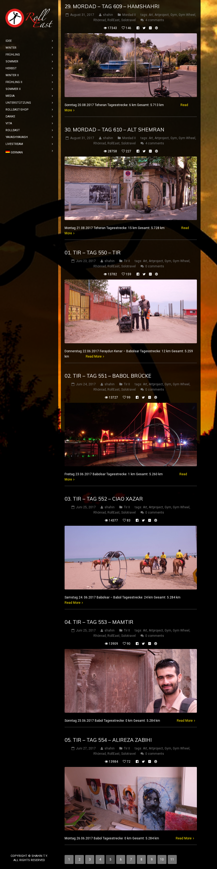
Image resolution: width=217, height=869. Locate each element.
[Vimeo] (37, 847)
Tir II (127, 261)
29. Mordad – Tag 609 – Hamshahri (112, 6)
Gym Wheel (187, 15)
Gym (173, 15)
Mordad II (129, 15)
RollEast (113, 20)
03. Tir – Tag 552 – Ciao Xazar (104, 499)
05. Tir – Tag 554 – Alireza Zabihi (108, 740)
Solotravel (128, 20)
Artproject (162, 15)
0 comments (154, 266)
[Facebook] (20, 847)
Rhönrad (99, 20)
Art (151, 15)
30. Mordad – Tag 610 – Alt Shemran (114, 129)
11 (172, 859)
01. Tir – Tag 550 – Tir (93, 252)
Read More (94, 356)
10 (162, 859)
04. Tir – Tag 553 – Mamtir (99, 622)
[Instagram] (29, 847)
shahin (108, 15)
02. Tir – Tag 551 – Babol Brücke (108, 376)
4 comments (154, 20)
